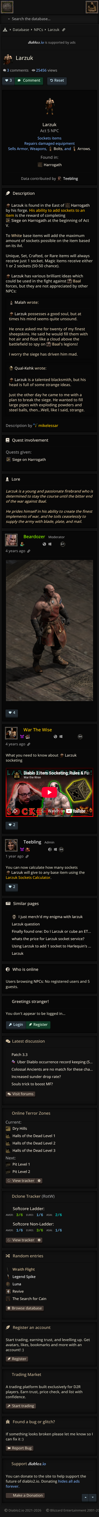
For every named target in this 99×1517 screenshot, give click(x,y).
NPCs (38, 981)
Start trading (23, 1405)
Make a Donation (28, 1495)
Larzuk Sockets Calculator (28, 877)
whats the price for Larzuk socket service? (48, 938)
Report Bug (22, 1447)
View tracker (23, 1180)
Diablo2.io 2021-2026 (24, 1510)
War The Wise (37, 729)
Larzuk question (26, 924)
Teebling (32, 842)
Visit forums (22, 1093)
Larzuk (53, 29)
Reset (59, 80)
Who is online (25, 969)
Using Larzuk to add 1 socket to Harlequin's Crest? (55, 946)
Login (18, 1024)
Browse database (27, 1308)
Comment (31, 80)
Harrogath (53, 164)
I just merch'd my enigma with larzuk (50, 916)
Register (40, 1024)
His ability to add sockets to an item (45, 213)
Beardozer (34, 536)
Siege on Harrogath (29, 459)
